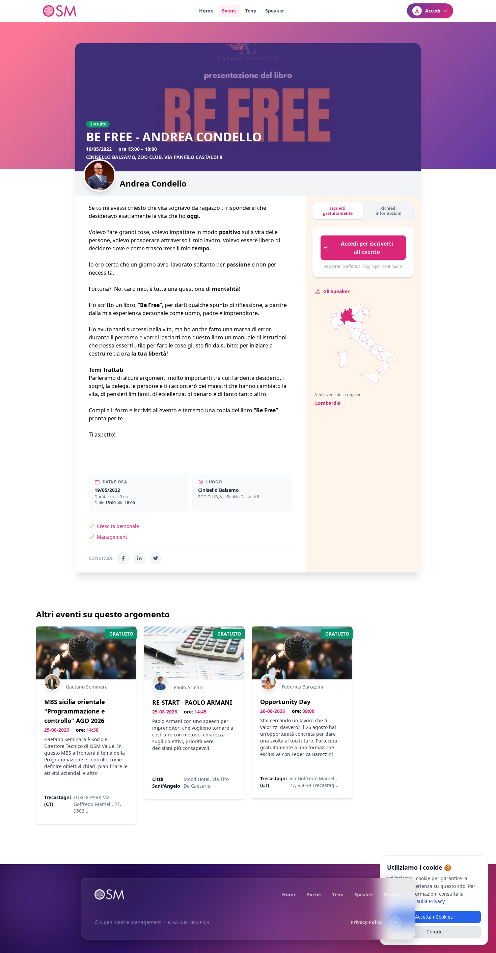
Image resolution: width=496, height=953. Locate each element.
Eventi (229, 10)
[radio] (371, 342)
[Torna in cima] (395, 922)
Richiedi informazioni (389, 210)
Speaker (274, 10)
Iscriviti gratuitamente (338, 210)
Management (112, 537)
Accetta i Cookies (434, 917)
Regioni (393, 894)
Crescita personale (118, 526)
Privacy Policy (367, 922)
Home (206, 10)
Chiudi (433, 931)
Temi (250, 10)
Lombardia (327, 403)
